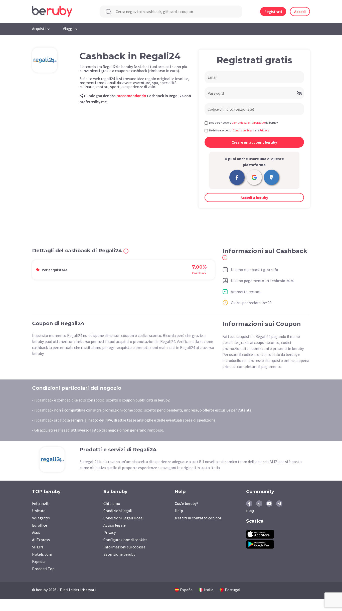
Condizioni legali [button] (243, 130)
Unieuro (39, 510)
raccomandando (131, 95)
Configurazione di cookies (125, 539)
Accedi (300, 11)
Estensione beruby (119, 554)
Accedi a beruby (254, 197)
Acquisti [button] (39, 28)
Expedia (38, 561)
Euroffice (39, 525)
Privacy (109, 532)
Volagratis (41, 517)
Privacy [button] (264, 130)
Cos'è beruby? (186, 503)
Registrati (273, 11)
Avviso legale (114, 525)
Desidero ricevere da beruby (243, 122)
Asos (36, 532)
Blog (250, 510)
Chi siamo (111, 503)
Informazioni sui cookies (124, 546)
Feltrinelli (40, 503)
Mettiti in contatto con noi (198, 517)
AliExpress (41, 539)
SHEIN (37, 546)
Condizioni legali (117, 510)
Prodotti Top (43, 568)
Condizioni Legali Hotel (123, 517)
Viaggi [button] (68, 28)
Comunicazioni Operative (248, 122)
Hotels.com (42, 554)
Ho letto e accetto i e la (239, 130)
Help (179, 510)
